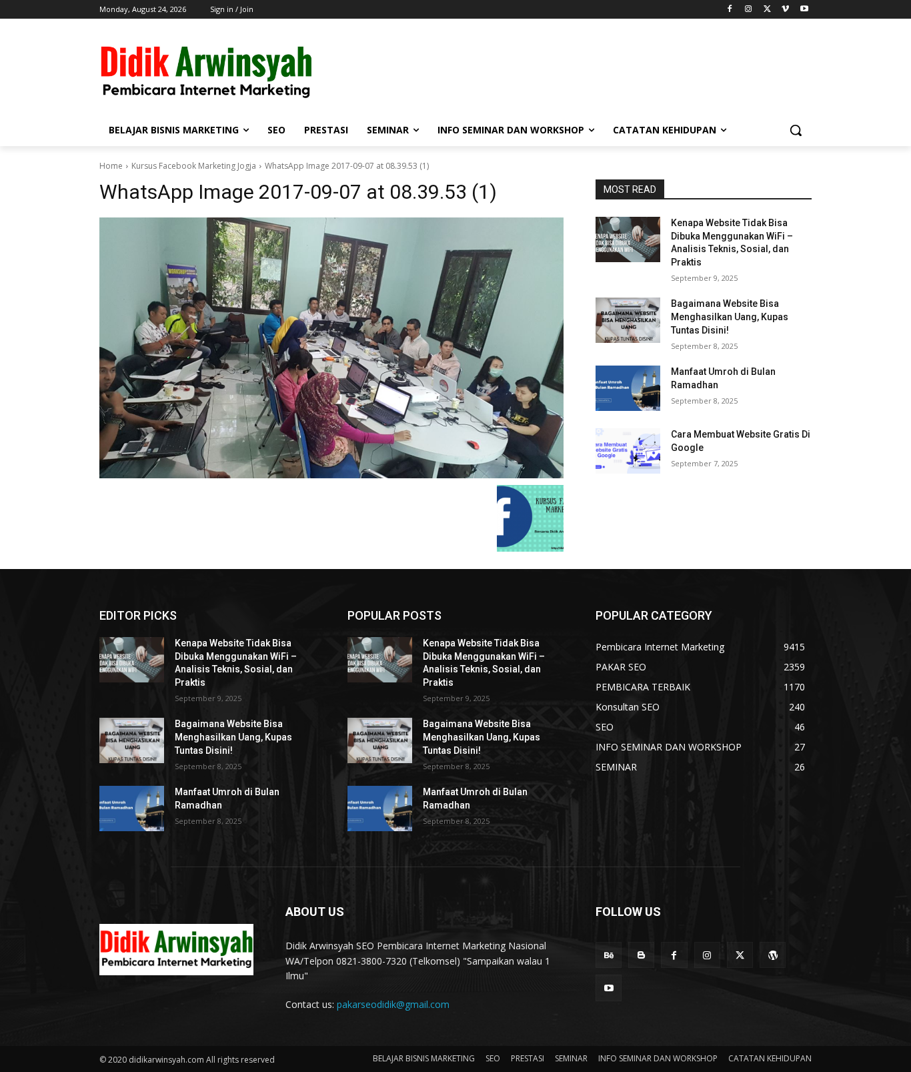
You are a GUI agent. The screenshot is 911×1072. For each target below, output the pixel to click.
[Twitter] (767, 9)
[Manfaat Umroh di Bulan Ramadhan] (628, 388)
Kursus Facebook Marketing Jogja (193, 165)
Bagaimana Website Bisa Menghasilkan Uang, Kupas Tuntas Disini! (729, 316)
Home (111, 165)
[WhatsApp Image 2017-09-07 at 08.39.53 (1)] (331, 347)
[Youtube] (804, 9)
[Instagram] (748, 9)
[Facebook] (730, 9)
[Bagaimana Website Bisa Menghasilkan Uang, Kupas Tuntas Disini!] (628, 320)
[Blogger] (641, 955)
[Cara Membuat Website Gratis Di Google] (628, 451)
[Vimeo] (785, 9)
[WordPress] (773, 955)
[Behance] (609, 955)
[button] (796, 130)
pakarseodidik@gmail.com (393, 1004)
